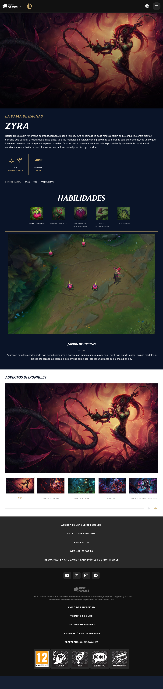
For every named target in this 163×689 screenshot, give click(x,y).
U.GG (35, 182)
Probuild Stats (47, 182)
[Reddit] (96, 575)
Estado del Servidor (81, 533)
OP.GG (27, 182)
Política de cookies (81, 624)
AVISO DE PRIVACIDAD (81, 607)
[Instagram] (86, 575)
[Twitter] (77, 575)
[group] (80, 217)
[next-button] (155, 508)
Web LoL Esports (81, 551)
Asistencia (81, 542)
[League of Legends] (29, 6)
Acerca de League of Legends (81, 525)
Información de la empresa (81, 633)
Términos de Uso (81, 616)
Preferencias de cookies (81, 642)
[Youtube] (67, 575)
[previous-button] (149, 508)
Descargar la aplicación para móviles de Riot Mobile (81, 559)
